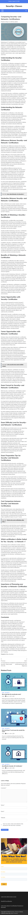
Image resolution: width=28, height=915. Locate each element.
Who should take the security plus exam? (11, 694)
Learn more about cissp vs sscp (8, 896)
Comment (3, 788)
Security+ (11, 654)
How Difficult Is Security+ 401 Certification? (12, 766)
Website (3, 817)
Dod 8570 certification (6, 901)
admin (16, 21)
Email (2, 811)
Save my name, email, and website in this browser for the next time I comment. (13, 824)
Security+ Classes (14, 6)
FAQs (7, 654)
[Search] (26, 11)
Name (3, 805)
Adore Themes (14, 913)
